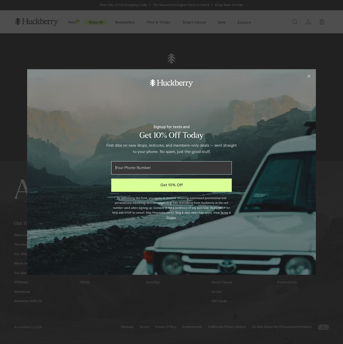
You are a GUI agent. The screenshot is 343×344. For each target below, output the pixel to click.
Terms (224, 212)
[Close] (309, 76)
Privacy (171, 217)
